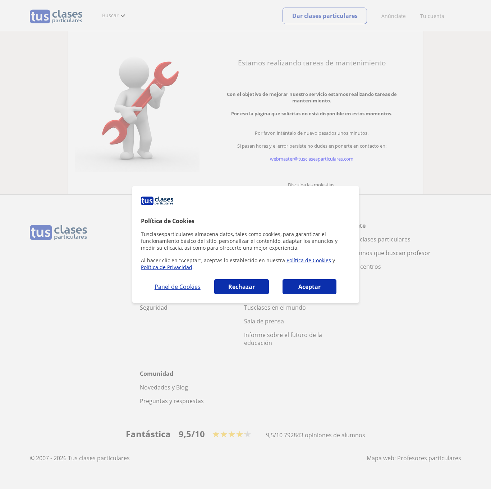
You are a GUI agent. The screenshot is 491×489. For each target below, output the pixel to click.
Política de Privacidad (166, 267)
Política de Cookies (308, 260)
